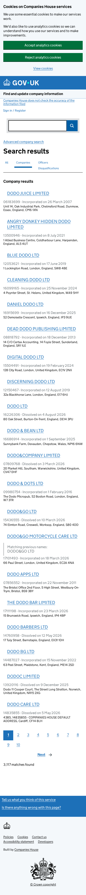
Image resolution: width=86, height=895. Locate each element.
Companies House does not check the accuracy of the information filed (39, 102)
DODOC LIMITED (23, 676)
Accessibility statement (18, 842)
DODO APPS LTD (23, 574)
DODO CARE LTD (23, 704)
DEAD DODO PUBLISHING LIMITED (41, 328)
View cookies (43, 68)
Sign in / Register (14, 110)
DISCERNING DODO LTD (31, 381)
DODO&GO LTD (22, 511)
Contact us (39, 837)
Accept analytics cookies (43, 45)
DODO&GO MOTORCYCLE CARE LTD (42, 536)
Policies (8, 837)
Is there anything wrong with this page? (31, 807)
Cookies (22, 837)
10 (18, 745)
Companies (23, 162)
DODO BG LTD (20, 651)
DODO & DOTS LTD (25, 483)
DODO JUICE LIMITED (28, 193)
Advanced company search (23, 142)
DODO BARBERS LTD (27, 627)
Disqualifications (48, 168)
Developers (45, 842)
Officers (43, 162)
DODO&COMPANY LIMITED (33, 455)
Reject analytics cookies (43, 57)
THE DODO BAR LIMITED (31, 602)
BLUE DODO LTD (23, 255)
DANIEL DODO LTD (25, 304)
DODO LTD (17, 406)
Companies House (26, 849)
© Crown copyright (43, 884)
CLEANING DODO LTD (28, 279)
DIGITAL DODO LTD (25, 357)
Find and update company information (33, 94)
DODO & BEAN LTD (25, 430)
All (6, 162)
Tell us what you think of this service (29, 800)
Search (72, 125)
